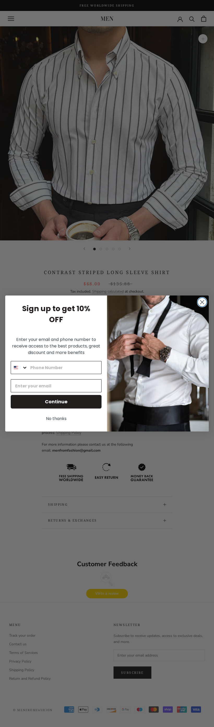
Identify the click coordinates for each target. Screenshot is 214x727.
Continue (56, 401)
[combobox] (19, 367)
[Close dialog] (202, 302)
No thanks (56, 419)
